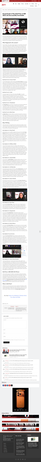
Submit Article (5, 451)
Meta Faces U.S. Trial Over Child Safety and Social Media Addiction (20, 454)
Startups (33, 3)
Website (4, 336)
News (16, 3)
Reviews (22, 3)
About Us (5, 443)
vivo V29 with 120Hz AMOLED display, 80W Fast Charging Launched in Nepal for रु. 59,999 (21, 360)
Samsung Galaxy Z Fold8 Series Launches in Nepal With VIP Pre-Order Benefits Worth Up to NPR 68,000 (18, 355)
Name (4, 329)
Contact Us (5, 446)
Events (36, 3)
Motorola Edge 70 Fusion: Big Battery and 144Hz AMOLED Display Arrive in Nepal (20, 443)
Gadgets (19, 3)
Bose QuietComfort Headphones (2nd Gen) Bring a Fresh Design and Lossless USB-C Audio (20, 451)
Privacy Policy (5, 450)
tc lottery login (7, 373)
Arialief (6, 377)
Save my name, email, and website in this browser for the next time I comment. (14, 339)
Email (4, 333)
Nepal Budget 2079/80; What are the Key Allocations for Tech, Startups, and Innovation (21, 373)
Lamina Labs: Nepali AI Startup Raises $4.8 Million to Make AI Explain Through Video (17, 350)
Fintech (36, 5)
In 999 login (6, 360)
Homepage (5, 448)
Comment (5, 319)
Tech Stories (32, 5)
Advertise (5, 445)
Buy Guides (26, 3)
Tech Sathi (4, 17)
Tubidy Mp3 (6, 364)
